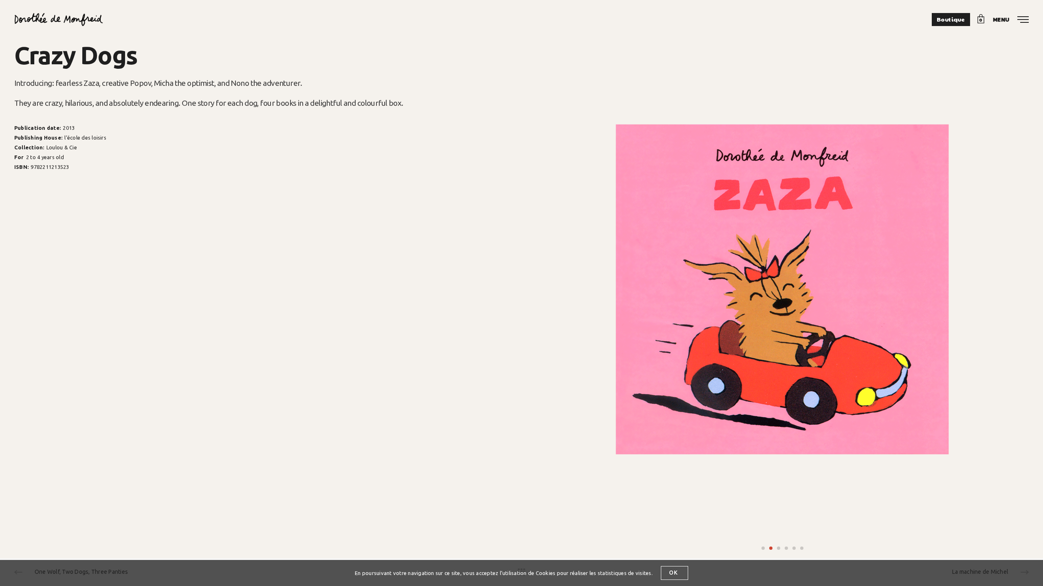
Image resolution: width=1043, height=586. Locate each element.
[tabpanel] (782, 291)
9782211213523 (50, 167)
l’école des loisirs (85, 137)
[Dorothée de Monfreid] (58, 19)
